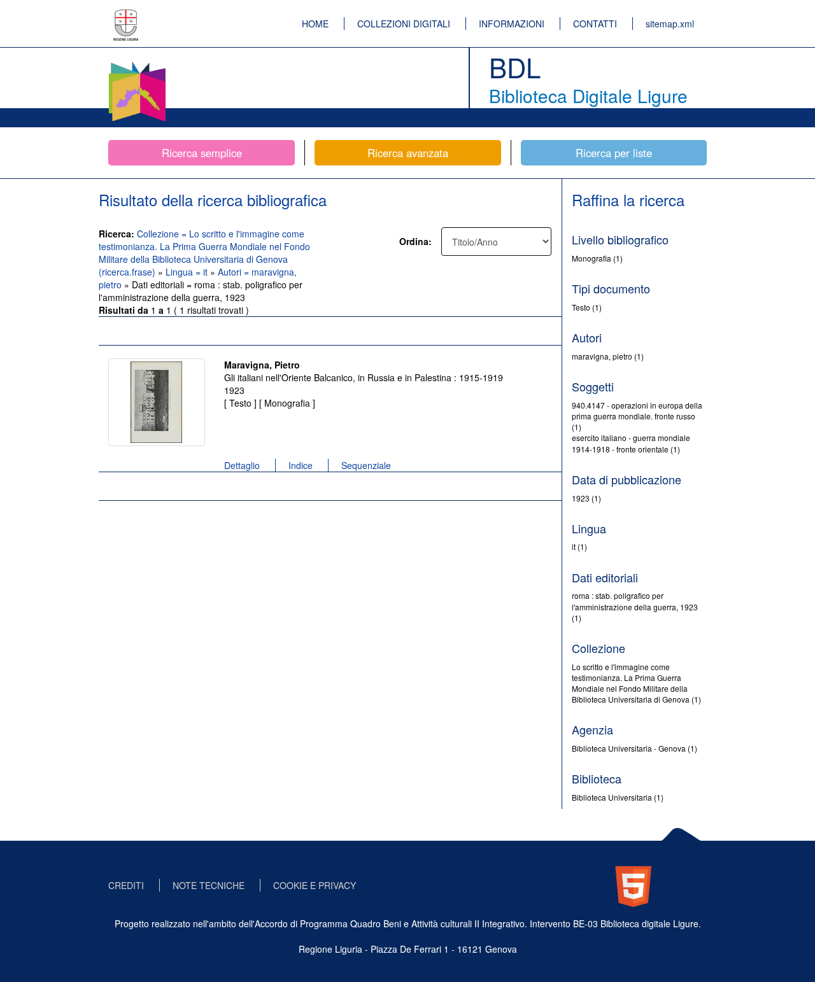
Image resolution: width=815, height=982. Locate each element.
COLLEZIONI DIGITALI (403, 23)
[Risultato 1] (156, 402)
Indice (300, 465)
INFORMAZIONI (511, 23)
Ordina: (415, 241)
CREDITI (126, 885)
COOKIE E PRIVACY (314, 885)
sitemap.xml (670, 23)
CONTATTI (595, 23)
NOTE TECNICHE (208, 885)
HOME (315, 23)
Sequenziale (366, 465)
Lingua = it (188, 271)
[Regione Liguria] (126, 16)
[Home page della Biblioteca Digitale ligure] (137, 64)
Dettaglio (242, 465)
